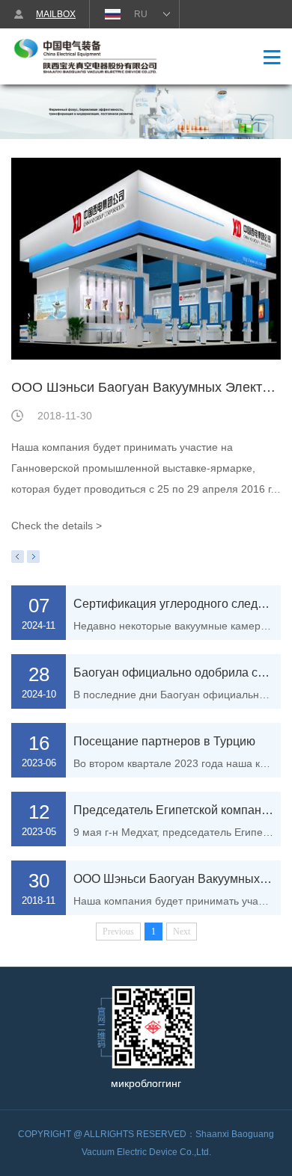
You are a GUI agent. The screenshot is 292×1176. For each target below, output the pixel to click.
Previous (17, 556)
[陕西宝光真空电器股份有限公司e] (89, 57)
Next (33, 556)
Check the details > (56, 526)
